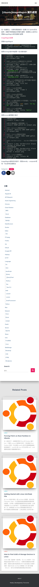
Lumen (8, 297)
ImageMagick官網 (7, 38)
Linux (11, 169)
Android (7, 190)
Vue (7, 284)
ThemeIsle (26, 582)
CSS (7, 354)
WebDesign (8, 347)
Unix (6, 337)
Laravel (8, 293)
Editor (6, 231)
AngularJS (8, 193)
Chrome (7, 204)
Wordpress (9, 361)
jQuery (8, 274)
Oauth (7, 324)
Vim (7, 233)
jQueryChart (10, 277)
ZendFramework (11, 300)
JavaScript (9, 271)
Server (7, 327)
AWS (7, 210)
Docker (7, 227)
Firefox (7, 240)
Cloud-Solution (9, 207)
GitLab (7, 247)
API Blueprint (8, 197)
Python (8, 304)
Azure (7, 214)
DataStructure (9, 224)
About (19, 578)
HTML (7, 357)
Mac (6, 307)
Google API (8, 251)
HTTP (6, 258)
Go (6, 264)
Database (8, 217)
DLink (7, 317)
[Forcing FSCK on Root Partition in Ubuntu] (19, 413)
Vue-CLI (9, 287)
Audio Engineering (10, 200)
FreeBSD (8, 340)
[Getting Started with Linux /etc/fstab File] (19, 471)
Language (8, 261)
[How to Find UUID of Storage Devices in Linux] (19, 532)
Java (7, 268)
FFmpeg (7, 237)
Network (7, 311)
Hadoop (7, 254)
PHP (7, 290)
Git (6, 244)
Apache (8, 330)
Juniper (8, 321)
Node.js (8, 281)
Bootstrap (8, 350)
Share (6, 334)
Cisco (7, 314)
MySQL (8, 220)
